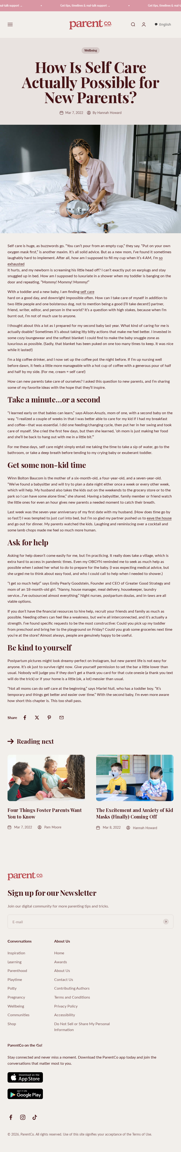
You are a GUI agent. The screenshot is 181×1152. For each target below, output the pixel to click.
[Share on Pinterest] (49, 717)
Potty (12, 988)
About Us (62, 970)
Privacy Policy (66, 1005)
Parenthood (17, 970)
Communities (18, 1014)
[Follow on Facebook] (11, 1117)
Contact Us (63, 979)
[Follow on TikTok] (35, 1117)
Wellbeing (90, 50)
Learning (14, 961)
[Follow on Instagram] (23, 1117)
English (165, 24)
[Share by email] (61, 717)
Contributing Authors (72, 988)
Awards (60, 961)
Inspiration (16, 952)
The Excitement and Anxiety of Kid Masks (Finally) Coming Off (134, 813)
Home (59, 952)
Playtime (15, 979)
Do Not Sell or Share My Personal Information (82, 1026)
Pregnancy (16, 997)
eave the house (159, 517)
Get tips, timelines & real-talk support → (74, 6)
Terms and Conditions (72, 997)
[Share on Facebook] (24, 717)
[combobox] (162, 25)
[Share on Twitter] (37, 717)
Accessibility (64, 1014)
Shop (12, 1023)
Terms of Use (141, 1134)
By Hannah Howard (107, 112)
